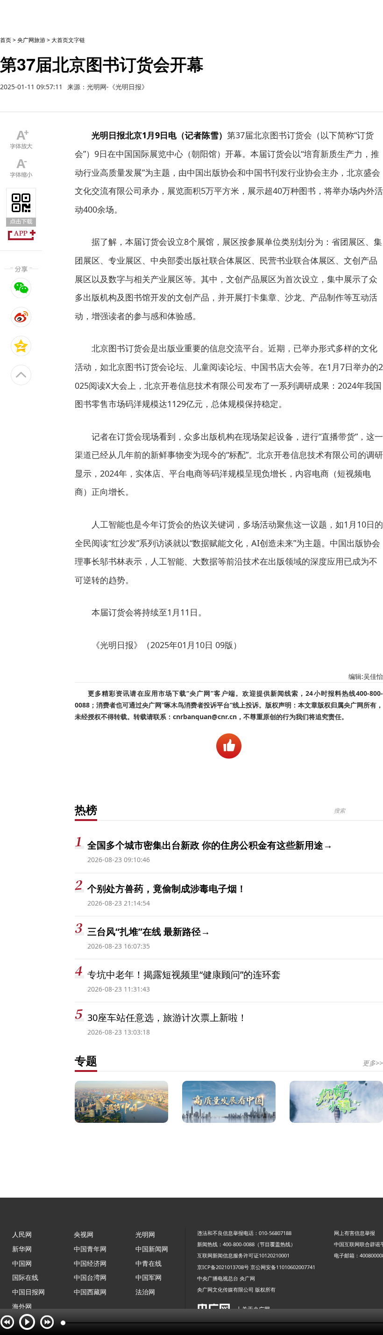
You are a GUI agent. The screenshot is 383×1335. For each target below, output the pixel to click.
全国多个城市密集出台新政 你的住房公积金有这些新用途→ (210, 845)
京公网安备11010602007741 (282, 1267)
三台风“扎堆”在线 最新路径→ (148, 931)
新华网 (22, 1248)
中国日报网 (28, 1291)
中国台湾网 (90, 1277)
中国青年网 (90, 1248)
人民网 (22, 1234)
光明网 (145, 1234)
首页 (5, 40)
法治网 (145, 1291)
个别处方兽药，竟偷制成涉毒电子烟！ (166, 888)
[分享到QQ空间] (21, 346)
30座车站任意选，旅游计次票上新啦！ (167, 1017)
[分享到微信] (21, 288)
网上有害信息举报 (354, 1232)
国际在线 (25, 1277)
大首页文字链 (68, 40)
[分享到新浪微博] (21, 317)
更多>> (372, 1062)
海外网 (22, 1306)
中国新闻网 (151, 1248)
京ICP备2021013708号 (223, 1267)
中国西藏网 (90, 1291)
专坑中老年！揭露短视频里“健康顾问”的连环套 (184, 974)
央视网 (83, 1234)
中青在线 (148, 1263)
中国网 (22, 1263)
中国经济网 (90, 1263)
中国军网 (148, 1277)
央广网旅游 (31, 40)
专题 (86, 1060)
